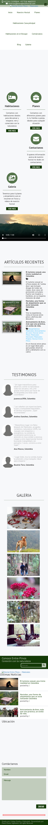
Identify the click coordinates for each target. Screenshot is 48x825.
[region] (24, 67)
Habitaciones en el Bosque (16, 34)
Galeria (28, 44)
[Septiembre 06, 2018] (12, 332)
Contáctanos (37, 34)
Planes (37, 12)
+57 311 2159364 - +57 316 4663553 (19, 1)
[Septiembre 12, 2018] (12, 315)
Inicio (10, 12)
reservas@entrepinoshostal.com (21, 3)
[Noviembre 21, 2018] (12, 284)
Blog (19, 44)
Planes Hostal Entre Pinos (34, 340)
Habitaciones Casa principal (24, 23)
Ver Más (12, 130)
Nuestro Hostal (23, 12)
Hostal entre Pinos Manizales (34, 334)
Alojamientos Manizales (33, 330)
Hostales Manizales (34, 337)
